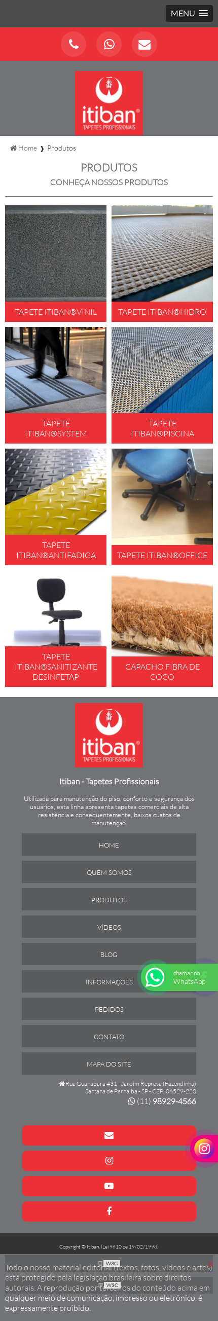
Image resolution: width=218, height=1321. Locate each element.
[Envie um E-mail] (144, 44)
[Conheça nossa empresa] (109, 734)
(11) (165, 1101)
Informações (109, 982)
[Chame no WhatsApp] (109, 44)
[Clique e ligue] (73, 44)
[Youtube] (109, 1186)
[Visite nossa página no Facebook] (109, 1211)
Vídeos (109, 927)
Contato (109, 1037)
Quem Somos (109, 872)
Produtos (109, 900)
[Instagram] (109, 1161)
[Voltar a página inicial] (109, 97)
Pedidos (109, 1009)
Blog (109, 954)
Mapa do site (109, 1064)
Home (109, 845)
